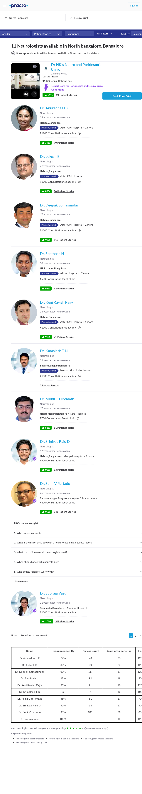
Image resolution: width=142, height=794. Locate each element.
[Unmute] (26, 94)
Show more (21, 581)
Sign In (134, 5)
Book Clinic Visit (122, 96)
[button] (15, 34)
